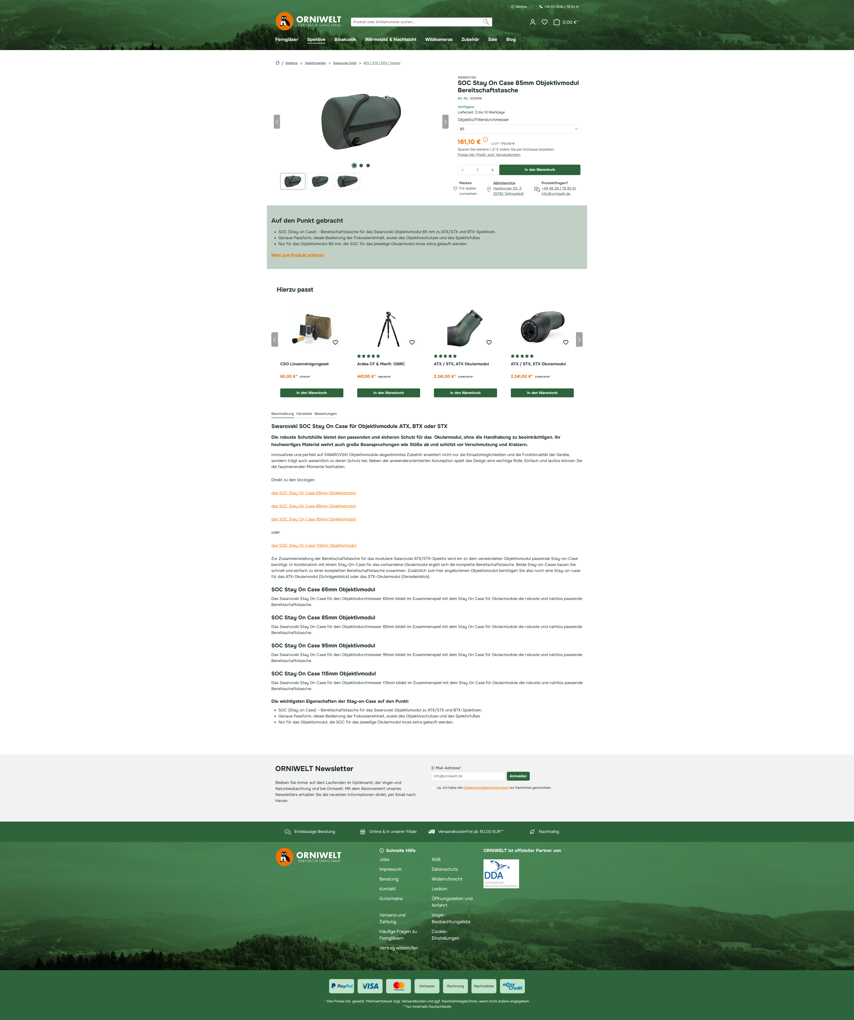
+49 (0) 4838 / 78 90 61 (561, 7)
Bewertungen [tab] (326, 413)
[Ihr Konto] (533, 22)
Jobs (384, 859)
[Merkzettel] (545, 22)
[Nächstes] (445, 121)
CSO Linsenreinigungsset (304, 364)
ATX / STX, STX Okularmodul (538, 364)
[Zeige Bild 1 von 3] (354, 165)
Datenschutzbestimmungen (486, 787)
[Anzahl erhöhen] (492, 170)
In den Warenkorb (540, 169)
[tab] (282, 414)
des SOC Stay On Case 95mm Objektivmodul (313, 519)
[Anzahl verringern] (462, 170)
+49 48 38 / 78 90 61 (559, 188)
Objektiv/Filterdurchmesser (494, 119)
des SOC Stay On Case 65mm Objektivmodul (313, 493)
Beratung (389, 879)
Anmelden (518, 776)
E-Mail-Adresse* (446, 768)
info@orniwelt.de (556, 193)
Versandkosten (414, 1001)
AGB (436, 859)
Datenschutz (445, 869)
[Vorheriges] (277, 121)
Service (521, 7)
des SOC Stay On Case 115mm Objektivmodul (313, 545)
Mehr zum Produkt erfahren (297, 255)
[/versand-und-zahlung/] (341, 986)
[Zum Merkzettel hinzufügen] (335, 342)
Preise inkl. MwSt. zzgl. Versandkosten (489, 154)
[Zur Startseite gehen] (308, 21)
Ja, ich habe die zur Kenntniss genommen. (494, 787)
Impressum (390, 869)
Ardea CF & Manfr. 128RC (381, 364)
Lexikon (439, 889)
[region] (361, 132)
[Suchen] (486, 22)
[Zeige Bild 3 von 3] (368, 165)
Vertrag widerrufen (398, 948)
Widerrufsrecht (447, 879)
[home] (277, 63)
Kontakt (387, 889)
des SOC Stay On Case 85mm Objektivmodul (313, 506)
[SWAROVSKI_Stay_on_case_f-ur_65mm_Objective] (361, 122)
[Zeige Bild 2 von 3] (361, 165)
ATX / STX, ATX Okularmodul (461, 364)
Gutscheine (391, 898)
